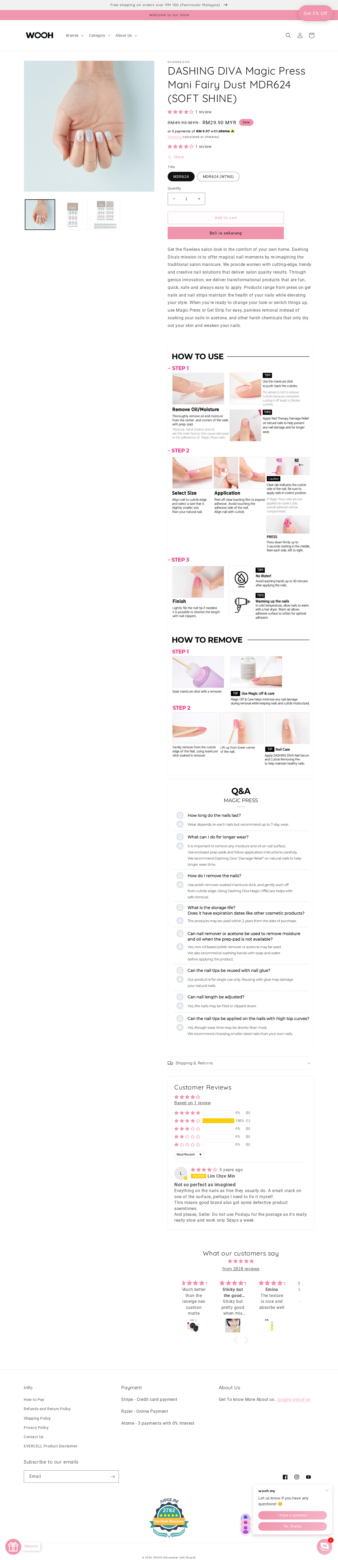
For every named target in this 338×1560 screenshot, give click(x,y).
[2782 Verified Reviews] (169, 1538)
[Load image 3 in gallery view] (105, 214)
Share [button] (179, 157)
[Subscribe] (113, 1476)
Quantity (174, 188)
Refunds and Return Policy (47, 1409)
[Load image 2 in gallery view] (72, 214)
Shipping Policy (37, 1418)
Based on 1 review (192, 1102)
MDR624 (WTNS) (218, 176)
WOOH (157, 1557)
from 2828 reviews (241, 1268)
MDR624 (181, 176)
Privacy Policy (36, 1427)
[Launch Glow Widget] (13, 1547)
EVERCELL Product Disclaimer (50, 1446)
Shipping (175, 137)
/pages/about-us (294, 1399)
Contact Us (34, 1437)
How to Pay (34, 1399)
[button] (74, 35)
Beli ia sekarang (226, 233)
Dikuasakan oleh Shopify (179, 1557)
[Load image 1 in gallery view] (40, 214)
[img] (204, 1169)
